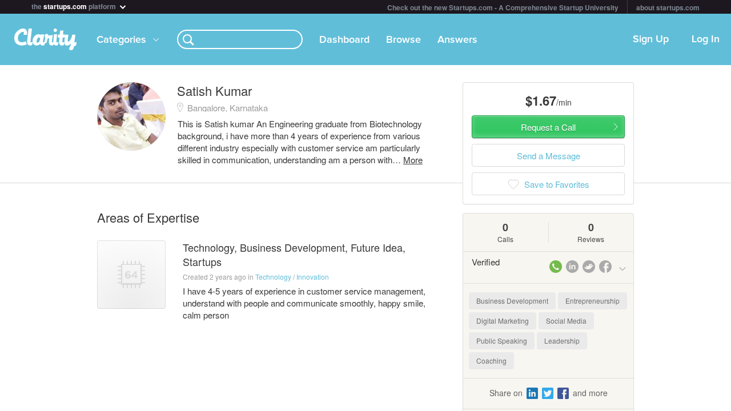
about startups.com (668, 7)
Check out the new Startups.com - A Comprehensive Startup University (502, 7)
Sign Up (651, 39)
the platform (74, 5)
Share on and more (548, 392)
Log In (706, 39)
